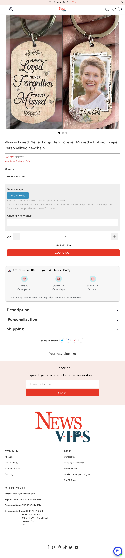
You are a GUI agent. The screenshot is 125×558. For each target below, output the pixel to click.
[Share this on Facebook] (68, 340)
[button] (62, 190)
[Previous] (7, 72)
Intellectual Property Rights (77, 474)
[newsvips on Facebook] (48, 548)
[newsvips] (62, 9)
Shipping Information (74, 462)
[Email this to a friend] (80, 340)
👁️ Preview (63, 245)
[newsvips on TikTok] (65, 548)
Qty (9, 236)
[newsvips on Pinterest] (59, 548)
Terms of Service (13, 468)
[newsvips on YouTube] (76, 548)
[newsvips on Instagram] (53, 548)
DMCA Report (70, 480)
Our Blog (9, 474)
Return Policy (70, 468)
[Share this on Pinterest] (74, 340)
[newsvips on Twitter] (70, 548)
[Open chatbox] (117, 551)
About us (9, 457)
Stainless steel (16, 176)
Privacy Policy (11, 462)
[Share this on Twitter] (61, 340)
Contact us (69, 457)
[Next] (117, 72)
